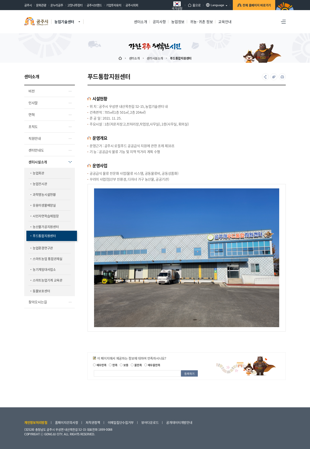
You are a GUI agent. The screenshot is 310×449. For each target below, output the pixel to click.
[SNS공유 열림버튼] (265, 76)
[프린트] (282, 76)
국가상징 (177, 8)
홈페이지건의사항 (66, 422)
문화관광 (41, 5)
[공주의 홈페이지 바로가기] (79, 17)
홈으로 (197, 5)
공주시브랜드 (94, 5)
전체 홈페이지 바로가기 (257, 5)
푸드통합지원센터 (180, 58)
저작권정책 (93, 422)
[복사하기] (273, 76)
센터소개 (134, 58)
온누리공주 (56, 5)
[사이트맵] (283, 21)
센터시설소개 (155, 58)
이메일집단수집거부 (121, 422)
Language (217, 5)
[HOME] (120, 58)
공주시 (28, 5)
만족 (114, 365)
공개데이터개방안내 (179, 422)
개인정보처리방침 (35, 422)
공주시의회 (131, 5)
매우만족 (101, 365)
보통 (125, 365)
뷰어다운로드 (150, 422)
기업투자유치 (113, 5)
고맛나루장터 (74, 5)
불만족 (137, 365)
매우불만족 (153, 365)
